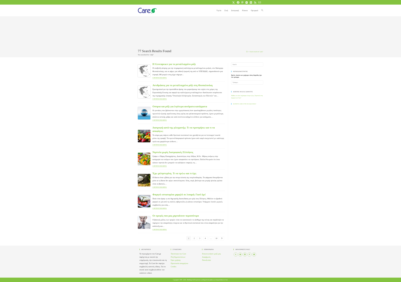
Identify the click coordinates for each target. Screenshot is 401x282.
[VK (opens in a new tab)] (246, 2)
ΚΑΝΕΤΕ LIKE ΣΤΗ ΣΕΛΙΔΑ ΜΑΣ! (244, 104)
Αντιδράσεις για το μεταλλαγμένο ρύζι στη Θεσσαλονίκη (182, 85)
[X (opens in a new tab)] (233, 2)
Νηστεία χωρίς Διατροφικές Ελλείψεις (172, 152)
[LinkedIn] (245, 254)
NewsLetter (206, 260)
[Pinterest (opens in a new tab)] (242, 2)
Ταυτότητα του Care (178, 254)
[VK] (254, 254)
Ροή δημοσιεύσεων (178, 257)
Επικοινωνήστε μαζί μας (211, 254)
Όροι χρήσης (176, 260)
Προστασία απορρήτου (179, 263)
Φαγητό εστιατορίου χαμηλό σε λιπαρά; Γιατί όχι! (179, 194)
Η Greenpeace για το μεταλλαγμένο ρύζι (174, 64)
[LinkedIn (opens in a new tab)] (251, 2)
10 (216, 238)
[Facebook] (240, 254)
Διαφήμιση (206, 257)
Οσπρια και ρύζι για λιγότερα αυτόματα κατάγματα (179, 106)
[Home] (247, 51)
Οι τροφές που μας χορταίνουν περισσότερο (175, 215)
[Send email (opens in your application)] (259, 2)
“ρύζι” (256, 51)
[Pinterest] (249, 254)
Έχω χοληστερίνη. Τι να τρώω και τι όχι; (174, 173)
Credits (173, 267)
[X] (236, 254)
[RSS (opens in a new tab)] (255, 2)
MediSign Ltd (190, 280)
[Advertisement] (200, 33)
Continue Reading (159, 78)
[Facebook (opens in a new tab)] (238, 2)
